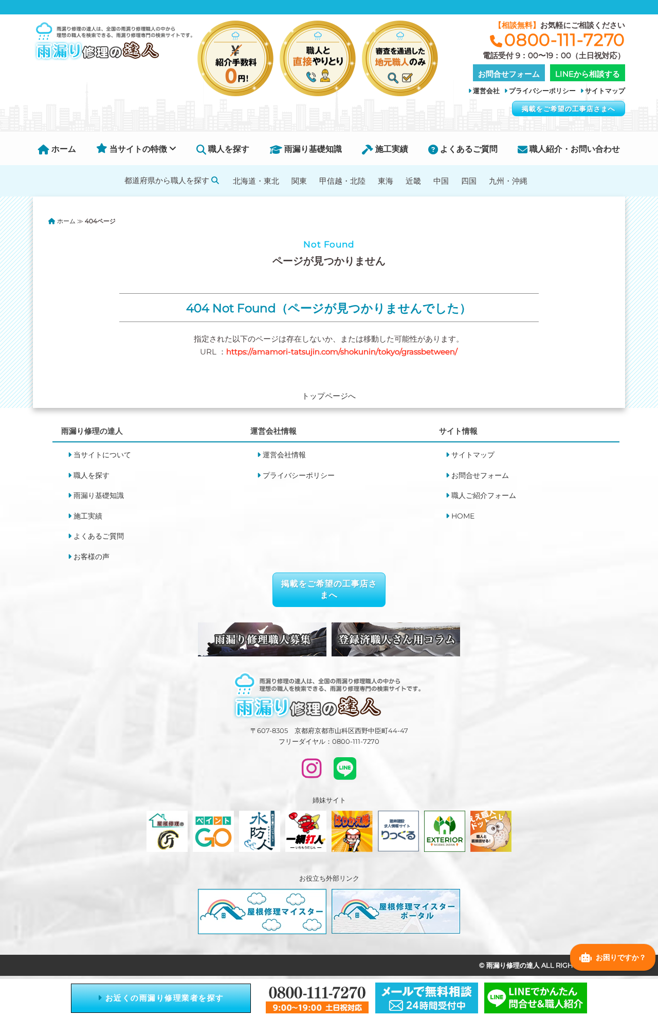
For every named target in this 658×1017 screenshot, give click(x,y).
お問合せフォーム (480, 475)
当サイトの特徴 (138, 149)
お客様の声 (91, 556)
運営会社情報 (284, 454)
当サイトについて (102, 454)
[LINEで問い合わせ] (345, 773)
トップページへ (329, 396)
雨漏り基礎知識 (312, 149)
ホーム (62, 149)
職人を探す (227, 149)
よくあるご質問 (468, 149)
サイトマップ (605, 91)
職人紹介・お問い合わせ (573, 149)
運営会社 (486, 91)
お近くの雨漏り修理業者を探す (163, 998)
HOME (462, 516)
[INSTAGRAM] (312, 773)
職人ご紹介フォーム (483, 495)
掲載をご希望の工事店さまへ (568, 108)
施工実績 (390, 149)
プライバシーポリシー (542, 91)
